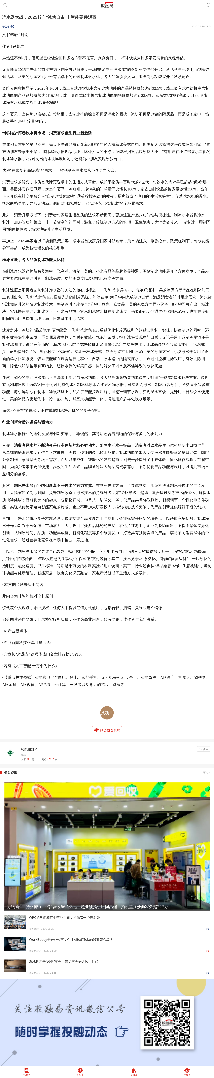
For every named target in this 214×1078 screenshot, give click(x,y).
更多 (206, 772)
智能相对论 (29, 749)
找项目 (107, 712)
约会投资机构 (110, 730)
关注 (205, 749)
